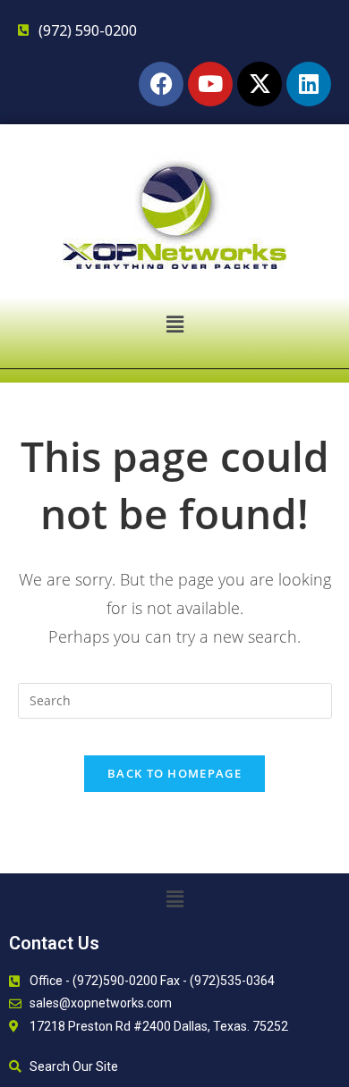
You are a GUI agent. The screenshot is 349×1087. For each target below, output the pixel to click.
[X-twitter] (259, 84)
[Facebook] (161, 84)
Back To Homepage (174, 773)
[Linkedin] (308, 84)
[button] (174, 324)
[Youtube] (210, 84)
